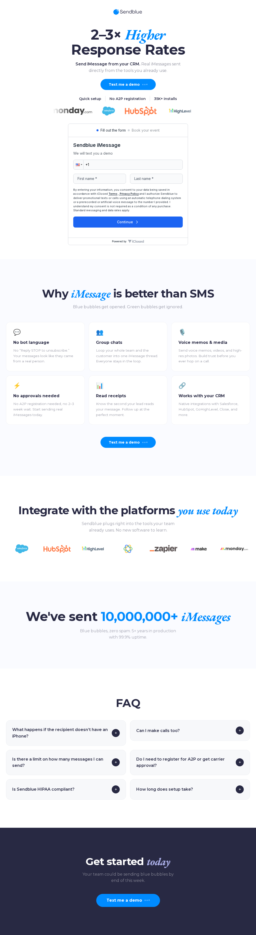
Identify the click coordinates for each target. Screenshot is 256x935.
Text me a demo (124, 84)
